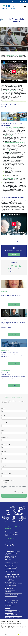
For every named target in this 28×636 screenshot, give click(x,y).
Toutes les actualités (15, 268)
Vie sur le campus (9, 12)
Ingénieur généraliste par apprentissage (14, 583)
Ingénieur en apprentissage (11, 567)
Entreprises (7, 608)
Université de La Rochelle (9, 90)
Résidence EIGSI (8, 591)
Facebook (17, 241)
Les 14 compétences (9, 557)
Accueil (3, 12)
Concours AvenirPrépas (10, 563)
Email (3, 466)
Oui (6, 482)
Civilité (3, 408)
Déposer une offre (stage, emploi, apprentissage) (12, 618)
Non (6, 484)
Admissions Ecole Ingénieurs (12, 562)
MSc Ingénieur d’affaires (10, 568)
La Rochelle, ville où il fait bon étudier (13, 593)
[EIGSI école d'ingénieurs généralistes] (14, 7)
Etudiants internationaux (10, 570)
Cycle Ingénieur (8, 579)
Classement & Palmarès (10, 556)
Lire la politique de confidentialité (8, 629)
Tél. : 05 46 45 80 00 (10, 539)
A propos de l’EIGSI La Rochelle (12, 551)
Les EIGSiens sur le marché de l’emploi (13, 616)
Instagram (16, 266)
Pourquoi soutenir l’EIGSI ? (11, 614)
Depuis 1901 (7, 554)
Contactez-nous (9, 541)
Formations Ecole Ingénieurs (12, 574)
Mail (23, 241)
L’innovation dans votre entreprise (12, 611)
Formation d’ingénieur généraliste (12, 576)
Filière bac (4, 451)
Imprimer (26, 241)
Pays (3, 430)
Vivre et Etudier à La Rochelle (11, 594)
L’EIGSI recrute (8, 559)
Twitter (20, 241)
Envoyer (14, 496)
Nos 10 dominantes (9, 580)
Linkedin (20, 266)
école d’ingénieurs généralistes (14, 55)
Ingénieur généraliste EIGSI (11, 553)
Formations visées (7, 473)
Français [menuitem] (9, 1)
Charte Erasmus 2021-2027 (11, 600)
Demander (14, 254)
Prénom (4, 423)
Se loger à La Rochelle (10, 590)
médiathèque (9, 150)
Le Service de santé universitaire (12, 155)
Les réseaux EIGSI (9, 613)
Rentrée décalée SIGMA (10, 582)
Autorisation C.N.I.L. (7, 480)
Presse (12, 271)
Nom (3, 416)
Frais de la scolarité (9, 571)
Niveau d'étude (6, 444)
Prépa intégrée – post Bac (11, 577)
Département (5, 437)
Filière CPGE (4, 459)
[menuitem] (9, 1)
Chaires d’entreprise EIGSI (11, 610)
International (8, 599)
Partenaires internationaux (11, 602)
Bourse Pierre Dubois (9, 605)
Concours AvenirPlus (9, 565)
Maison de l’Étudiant (10, 135)
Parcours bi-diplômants (10, 603)
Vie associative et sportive (11, 596)
